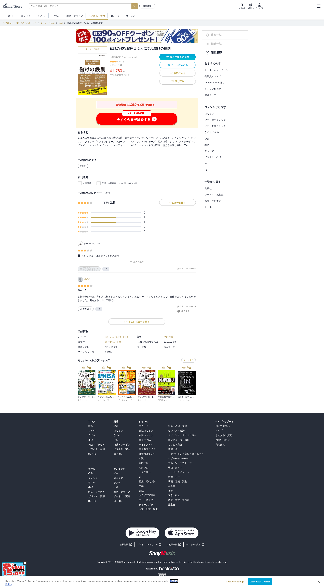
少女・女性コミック (215, 126)
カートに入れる (179, 65)
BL (206, 163)
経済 (61, 23)
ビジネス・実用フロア (26, 23)
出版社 (208, 188)
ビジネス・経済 (47, 23)
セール (208, 207)
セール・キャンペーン (216, 70)
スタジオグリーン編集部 (109, 400)
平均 (106, 202)
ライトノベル (212, 132)
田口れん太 (163, 400)
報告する (185, 311)
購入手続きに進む (179, 57)
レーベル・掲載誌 (214, 194)
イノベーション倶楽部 (188, 400)
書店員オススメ (213, 76)
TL (206, 169)
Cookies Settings (235, 581)
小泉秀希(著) (115, 57)
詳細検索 (147, 6)
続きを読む (138, 262)
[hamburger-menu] (319, 6)
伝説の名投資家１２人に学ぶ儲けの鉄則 (120, 183)
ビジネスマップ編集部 (128, 400)
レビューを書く (117, 65)
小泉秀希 (87, 183)
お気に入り (179, 73)
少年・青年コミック (215, 119)
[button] (195, 544)
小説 (207, 138)
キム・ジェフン (85, 400)
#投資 (83, 166)
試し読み (179, 81)
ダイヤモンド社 (130, 57)
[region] (162, 582)
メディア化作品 (213, 88)
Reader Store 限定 (214, 82)
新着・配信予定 (213, 201)
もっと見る (188, 360)
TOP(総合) (7, 23)
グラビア (209, 151)
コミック (209, 113)
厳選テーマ (210, 95)
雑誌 (207, 144)
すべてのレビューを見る (137, 321)
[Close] (318, 581)
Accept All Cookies (260, 581)
